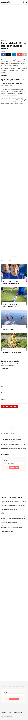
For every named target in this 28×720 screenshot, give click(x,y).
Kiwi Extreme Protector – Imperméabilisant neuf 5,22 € (13, 516)
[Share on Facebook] (3, 54)
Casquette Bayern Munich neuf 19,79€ (10, 509)
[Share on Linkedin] (14, 54)
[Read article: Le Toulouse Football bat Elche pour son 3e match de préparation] (14, 296)
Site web (3, 399)
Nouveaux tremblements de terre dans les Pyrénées (13, 437)
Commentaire (5, 368)
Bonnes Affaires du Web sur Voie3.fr (12, 497)
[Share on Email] (19, 54)
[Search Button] (26, 2)
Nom (2, 386)
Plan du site (14, 713)
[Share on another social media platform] (24, 54)
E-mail (3, 393)
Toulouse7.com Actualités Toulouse (8, 710)
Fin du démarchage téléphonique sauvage (11, 439)
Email (5, 460)
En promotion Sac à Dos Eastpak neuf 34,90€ (11, 527)
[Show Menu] (23, 2)
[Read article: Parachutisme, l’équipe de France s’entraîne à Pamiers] (14, 319)
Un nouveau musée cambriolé (8, 441)
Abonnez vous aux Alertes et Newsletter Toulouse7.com (13, 686)
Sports (6, 40)
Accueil (2, 40)
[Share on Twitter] (8, 54)
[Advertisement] (14, 20)
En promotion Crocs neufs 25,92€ (9, 525)
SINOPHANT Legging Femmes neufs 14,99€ (11, 522)
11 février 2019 (4, 51)
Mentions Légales (18, 712)
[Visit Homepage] (5, 2)
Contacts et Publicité (5, 713)
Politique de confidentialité (6, 712)
